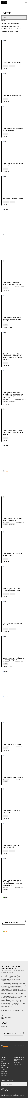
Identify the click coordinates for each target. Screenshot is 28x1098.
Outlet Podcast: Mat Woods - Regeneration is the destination (12, 283)
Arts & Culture (16, 28)
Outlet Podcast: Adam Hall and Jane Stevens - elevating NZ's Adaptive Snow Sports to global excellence (12, 356)
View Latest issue (19, 1045)
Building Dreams (18, 1069)
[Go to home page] (4, 2)
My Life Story (6, 28)
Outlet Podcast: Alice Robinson (12, 744)
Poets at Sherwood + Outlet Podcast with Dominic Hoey (11, 589)
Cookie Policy (8, 1094)
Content (3, 1057)
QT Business (17, 1064)
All (2, 24)
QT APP (16, 1067)
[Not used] (2, 1089)
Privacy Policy (16, 1094)
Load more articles (11, 922)
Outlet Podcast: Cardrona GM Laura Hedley (12, 811)
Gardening (5, 31)
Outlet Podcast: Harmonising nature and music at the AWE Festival (12, 319)
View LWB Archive (18, 1047)
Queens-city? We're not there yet (13, 198)
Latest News (14, 24)
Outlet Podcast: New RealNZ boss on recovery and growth (13, 659)
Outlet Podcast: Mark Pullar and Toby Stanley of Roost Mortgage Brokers (13, 432)
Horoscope (14, 31)
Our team (16, 1050)
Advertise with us (19, 1057)
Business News (6, 26)
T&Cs (2, 1094)
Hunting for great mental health (12, 95)
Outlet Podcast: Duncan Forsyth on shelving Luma (13, 129)
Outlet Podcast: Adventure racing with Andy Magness (13, 164)
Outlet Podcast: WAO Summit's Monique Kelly (12, 554)
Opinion (7, 24)
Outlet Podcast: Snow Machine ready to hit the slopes (12, 519)
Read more (6, 68)
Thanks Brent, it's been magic (12, 62)
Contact (16, 1052)
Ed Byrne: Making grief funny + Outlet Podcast (12, 624)
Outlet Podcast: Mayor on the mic (13, 777)
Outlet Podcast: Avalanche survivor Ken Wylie (11, 846)
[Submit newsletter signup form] (23, 1084)
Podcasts (22, 31)
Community (16, 26)
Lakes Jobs (17, 1062)
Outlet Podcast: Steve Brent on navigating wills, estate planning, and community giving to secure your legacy (13, 394)
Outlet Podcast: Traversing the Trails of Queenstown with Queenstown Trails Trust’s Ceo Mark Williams (12, 882)
